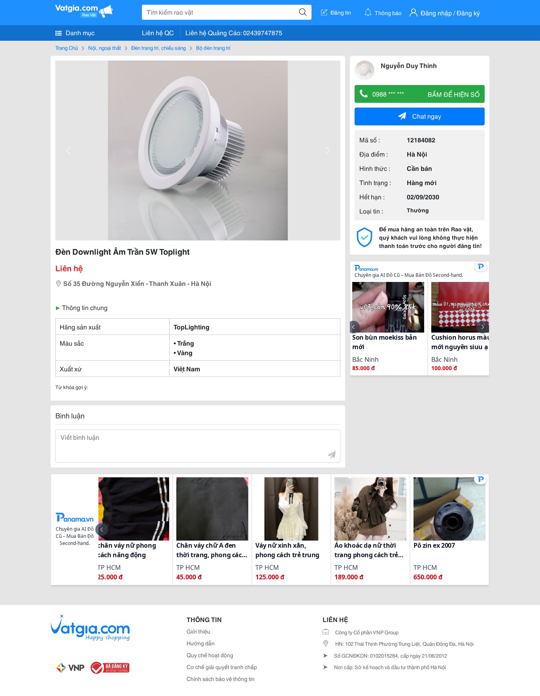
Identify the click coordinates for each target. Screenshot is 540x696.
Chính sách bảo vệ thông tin (221, 679)
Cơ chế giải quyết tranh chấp (222, 667)
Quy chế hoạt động (210, 655)
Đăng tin (340, 12)
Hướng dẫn (201, 643)
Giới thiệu (198, 631)
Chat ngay (426, 115)
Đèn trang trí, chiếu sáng (158, 47)
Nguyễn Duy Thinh (409, 65)
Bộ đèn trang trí (213, 47)
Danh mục (79, 32)
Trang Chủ (66, 47)
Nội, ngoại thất (104, 47)
